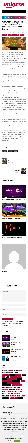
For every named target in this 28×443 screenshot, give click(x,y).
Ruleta (15, 391)
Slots (12, 393)
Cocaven (12, 374)
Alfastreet (20, 370)
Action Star (4, 34)
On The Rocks (5, 389)
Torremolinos (13, 395)
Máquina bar (10, 387)
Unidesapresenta (5, 397)
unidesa (4, 32)
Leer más (16, 429)
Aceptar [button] (17, 440)
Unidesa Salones (13, 397)
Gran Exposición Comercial (16, 376)
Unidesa (22, 34)
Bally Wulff (10, 34)
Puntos (3, 391)
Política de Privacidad (7, 412)
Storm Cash (16, 393)
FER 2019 (24, 374)
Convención (16, 34)
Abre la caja (4, 370)
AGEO (15, 370)
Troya (18, 395)
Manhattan (4, 383)
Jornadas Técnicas (11, 378)
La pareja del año (16, 381)
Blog (8, 372)
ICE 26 (3, 216)
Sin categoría (4, 197)
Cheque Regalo (14, 372)
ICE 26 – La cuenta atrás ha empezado (12, 237)
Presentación (12, 389)
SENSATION (4, 393)
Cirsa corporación (5, 374)
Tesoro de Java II (5, 395)
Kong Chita (19, 378)
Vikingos (20, 397)
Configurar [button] (11, 441)
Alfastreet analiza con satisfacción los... (16, 159)
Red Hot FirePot (9, 391)
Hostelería (4, 378)
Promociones (19, 389)
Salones (19, 391)
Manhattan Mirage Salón (17, 385)
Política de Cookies (7, 414)
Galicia (7, 376)
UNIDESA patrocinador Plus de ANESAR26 (13, 199)
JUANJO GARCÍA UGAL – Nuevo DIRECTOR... (16, 357)
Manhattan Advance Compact (14, 383)
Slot (9, 393)
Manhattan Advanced (6, 385)
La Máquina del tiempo (6, 381)
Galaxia (3, 376)
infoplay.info (8, 147)
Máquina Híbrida (17, 387)
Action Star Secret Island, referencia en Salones (12, 169)
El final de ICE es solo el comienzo (11, 218)
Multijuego (4, 387)
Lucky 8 (22, 381)
